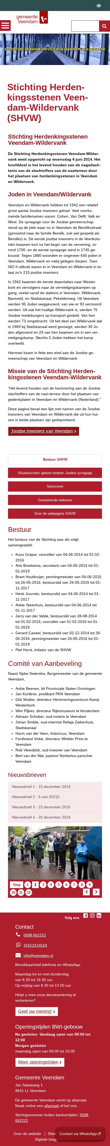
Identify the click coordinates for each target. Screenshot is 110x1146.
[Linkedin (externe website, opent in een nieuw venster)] (99, 915)
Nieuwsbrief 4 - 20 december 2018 (41, 817)
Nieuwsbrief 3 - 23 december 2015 (41, 807)
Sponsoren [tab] (55, 486)
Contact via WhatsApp (78, 1133)
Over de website (27, 1133)
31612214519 (35, 945)
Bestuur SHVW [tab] (55, 459)
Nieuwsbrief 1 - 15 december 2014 (41, 786)
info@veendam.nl (34, 955)
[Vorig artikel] (86, 892)
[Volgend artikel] (96, 892)
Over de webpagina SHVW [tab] (55, 513)
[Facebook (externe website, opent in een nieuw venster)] (86, 915)
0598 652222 (34, 935)
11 (21, 893)
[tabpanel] (55, 645)
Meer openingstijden (38, 1062)
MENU (5, 25)
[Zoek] (104, 26)
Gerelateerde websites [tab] (55, 500)
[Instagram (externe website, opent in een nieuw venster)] (92, 915)
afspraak (51, 1106)
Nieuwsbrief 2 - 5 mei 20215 (36, 797)
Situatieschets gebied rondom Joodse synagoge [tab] (55, 473)
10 (13, 893)
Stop (18, 885)
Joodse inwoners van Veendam (42, 431)
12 (29, 893)
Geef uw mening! (35, 1011)
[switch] (99, 5)
